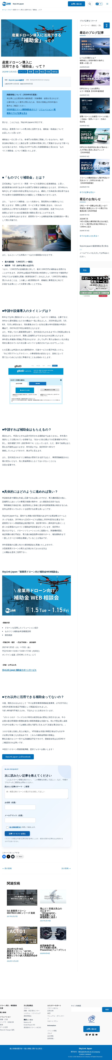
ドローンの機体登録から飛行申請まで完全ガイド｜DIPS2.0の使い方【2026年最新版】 (94, 180)
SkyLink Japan (18, 4)
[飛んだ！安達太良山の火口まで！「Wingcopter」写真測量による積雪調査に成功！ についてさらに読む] (53, 896)
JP (97, 4)
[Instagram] (93, 1035)
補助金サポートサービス (19, 670)
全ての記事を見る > (87, 192)
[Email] (13, 856)
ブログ (49, 1033)
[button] (76, 3)
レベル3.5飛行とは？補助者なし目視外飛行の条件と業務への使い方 (92, 60)
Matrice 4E (27, 1022)
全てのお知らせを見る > (89, 236)
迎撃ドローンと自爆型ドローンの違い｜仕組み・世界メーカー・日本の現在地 (94, 119)
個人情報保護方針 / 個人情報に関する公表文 (26, 1048)
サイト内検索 (76, 1006)
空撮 (48, 71)
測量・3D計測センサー (31, 1011)
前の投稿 (7, 868)
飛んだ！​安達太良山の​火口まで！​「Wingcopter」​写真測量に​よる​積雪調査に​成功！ (51, 913)
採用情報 (50, 1038)
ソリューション (5, 1017)
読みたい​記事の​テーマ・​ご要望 (17, 786)
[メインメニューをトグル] (107, 3)
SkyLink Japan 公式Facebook (18, 756)
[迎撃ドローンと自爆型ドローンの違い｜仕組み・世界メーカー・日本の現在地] (95, 105)
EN (101, 4)
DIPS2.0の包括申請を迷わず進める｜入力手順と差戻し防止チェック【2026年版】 (94, 150)
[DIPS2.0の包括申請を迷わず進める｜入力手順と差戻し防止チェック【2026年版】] (95, 136)
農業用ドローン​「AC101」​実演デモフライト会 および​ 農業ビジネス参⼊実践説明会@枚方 (22, 953)
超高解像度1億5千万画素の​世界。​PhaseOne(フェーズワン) (53, 947)
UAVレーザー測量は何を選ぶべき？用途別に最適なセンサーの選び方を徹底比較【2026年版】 (94, 208)
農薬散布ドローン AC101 (32, 1027)
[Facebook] (4, 856)
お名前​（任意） (11, 802)
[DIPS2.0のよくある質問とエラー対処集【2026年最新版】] (95, 77)
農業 (1, 1025)
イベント (22, 71)
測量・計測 (4, 1019)
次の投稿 (66, 868)
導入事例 (3, 1012)
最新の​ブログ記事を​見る (17, 113)
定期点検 (50, 1011)
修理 (48, 1013)
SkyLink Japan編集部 (16, 80)
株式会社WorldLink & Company (89, 1052)
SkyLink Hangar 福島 (7, 1030)
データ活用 (4, 1027)
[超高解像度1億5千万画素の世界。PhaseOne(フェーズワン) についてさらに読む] (53, 933)
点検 (36, 71)
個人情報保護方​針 (15, 827)
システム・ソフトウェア (32, 1013)
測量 (30, 71)
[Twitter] (8, 856)
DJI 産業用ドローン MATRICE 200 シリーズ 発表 (21, 911)
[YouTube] (96, 1035)
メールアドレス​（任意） (14, 815)
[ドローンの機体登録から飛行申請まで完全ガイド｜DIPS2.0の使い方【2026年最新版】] (95, 167)
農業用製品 (27, 1016)
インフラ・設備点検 (7, 1022)
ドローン (27, 1008)
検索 (107, 25)
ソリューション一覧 (47, 109)
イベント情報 (52, 1031)
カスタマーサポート (54, 1005)
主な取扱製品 (28, 1005)
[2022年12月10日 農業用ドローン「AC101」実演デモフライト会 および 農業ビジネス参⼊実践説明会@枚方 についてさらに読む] (22, 935)
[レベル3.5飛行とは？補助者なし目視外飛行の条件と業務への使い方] (95, 46)
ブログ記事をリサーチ (88, 21)
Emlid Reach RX (29, 1025)
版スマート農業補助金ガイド (22, 109)
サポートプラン (52, 1021)
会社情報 (50, 1036)
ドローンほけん (52, 1008)
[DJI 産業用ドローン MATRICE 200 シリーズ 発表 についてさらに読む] (22, 897)
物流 (42, 71)
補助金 (55, 71)
